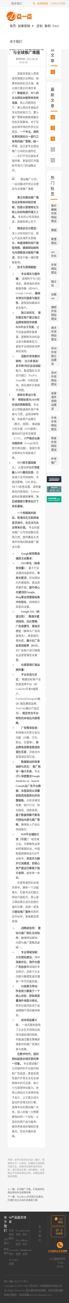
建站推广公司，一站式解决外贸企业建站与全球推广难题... (56, 149)
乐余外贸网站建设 (54, 423)
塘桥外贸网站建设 (54, 313)
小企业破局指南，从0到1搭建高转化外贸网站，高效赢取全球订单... (56, 128)
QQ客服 (60, 1221)
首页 (13, 26)
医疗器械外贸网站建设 (54, 213)
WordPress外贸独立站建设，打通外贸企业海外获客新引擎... (56, 138)
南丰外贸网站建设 (54, 333)
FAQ (56, 26)
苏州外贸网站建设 (54, 378)
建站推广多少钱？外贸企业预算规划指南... (56, 117)
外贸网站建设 (54, 268)
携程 (54, 230)
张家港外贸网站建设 (54, 401)
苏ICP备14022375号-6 (16, 1281)
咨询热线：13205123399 (50, 3)
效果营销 (24, 26)
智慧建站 (54, 241)
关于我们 (16, 41)
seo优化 (54, 254)
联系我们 (16, 3)
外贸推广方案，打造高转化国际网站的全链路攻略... (56, 160)
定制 (39, 26)
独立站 (54, 283)
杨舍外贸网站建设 (54, 444)
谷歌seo (54, 296)
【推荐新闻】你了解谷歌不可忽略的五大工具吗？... (56, 72)
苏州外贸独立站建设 (54, 356)
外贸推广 (54, 460)
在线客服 (59, 1232)
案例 (47, 26)
